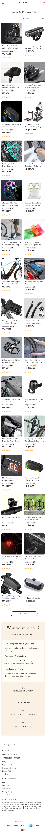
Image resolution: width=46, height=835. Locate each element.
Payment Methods (8, 765)
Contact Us (6, 789)
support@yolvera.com (9, 754)
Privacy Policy (7, 792)
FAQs (4, 762)
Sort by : (18, 18)
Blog (4, 782)
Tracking (5, 774)
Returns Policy (7, 771)
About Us (5, 785)
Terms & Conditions (9, 795)
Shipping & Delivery (9, 768)
